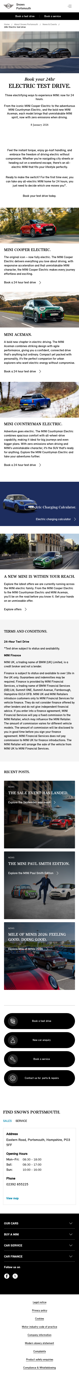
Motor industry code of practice (39, 1326)
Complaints (39, 1351)
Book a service (52, 16)
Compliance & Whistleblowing (39, 1367)
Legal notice (39, 1302)
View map (12, 1198)
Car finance (13, 1256)
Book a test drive (25, 16)
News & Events (50, 24)
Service (21, 1121)
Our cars (11, 1223)
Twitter (15, 1276)
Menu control (70, 6)
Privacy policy (39, 1310)
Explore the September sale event (29, 802)
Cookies (39, 1318)
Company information (39, 1335)
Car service (13, 1245)
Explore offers (12, 609)
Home (7, 24)
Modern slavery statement (39, 1343)
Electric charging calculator (53, 519)
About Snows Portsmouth (26, 24)
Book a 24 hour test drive (20, 282)
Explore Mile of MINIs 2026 (25, 949)
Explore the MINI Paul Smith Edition (30, 873)
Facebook (6, 1276)
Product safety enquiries (39, 1359)
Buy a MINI (11, 1234)
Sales (7, 1121)
